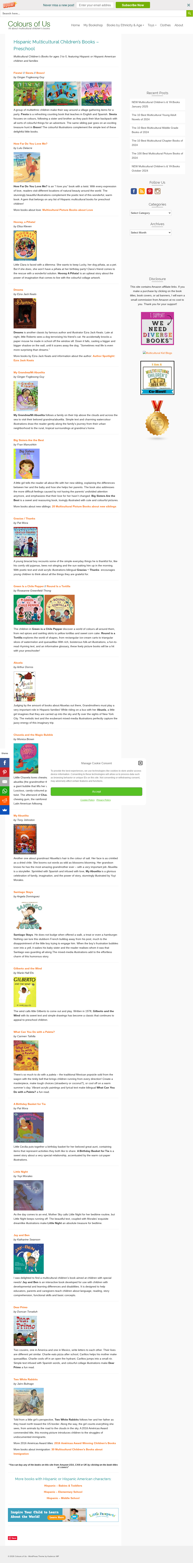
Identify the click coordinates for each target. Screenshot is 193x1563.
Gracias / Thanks (24, 518)
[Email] (4, 781)
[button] (96, 5)
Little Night (21, 1171)
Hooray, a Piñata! (24, 221)
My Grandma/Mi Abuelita (29, 372)
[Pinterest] (4, 772)
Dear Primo (21, 1307)
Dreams (18, 289)
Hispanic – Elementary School (63, 1491)
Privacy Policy (103, 800)
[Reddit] (4, 800)
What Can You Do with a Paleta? (34, 1031)
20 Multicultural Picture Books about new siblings (84, 506)
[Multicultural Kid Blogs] (157, 352)
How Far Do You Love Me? (30, 143)
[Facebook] (4, 762)
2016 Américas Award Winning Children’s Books (85, 1443)
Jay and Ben (22, 1235)
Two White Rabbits (26, 1379)
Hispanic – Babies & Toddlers (63, 1485)
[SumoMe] (4, 810)
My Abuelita (21, 815)
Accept (96, 791)
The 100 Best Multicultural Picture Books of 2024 (157, 155)
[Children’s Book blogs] (157, 420)
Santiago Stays (23, 892)
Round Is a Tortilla (58, 586)
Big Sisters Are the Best (29, 440)
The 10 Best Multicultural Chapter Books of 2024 (157, 142)
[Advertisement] (157, 61)
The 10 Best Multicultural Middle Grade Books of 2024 (155, 130)
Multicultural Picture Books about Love (67, 209)
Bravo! (40, 72)
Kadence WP (53, 1556)
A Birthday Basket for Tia (30, 1103)
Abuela (18, 662)
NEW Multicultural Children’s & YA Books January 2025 (156, 104)
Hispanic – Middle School (63, 1498)
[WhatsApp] (4, 791)
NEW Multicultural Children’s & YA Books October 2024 (156, 168)
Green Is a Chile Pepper (29, 586)
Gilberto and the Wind (28, 968)
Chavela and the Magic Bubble (33, 734)
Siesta (29, 72)
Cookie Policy (87, 800)
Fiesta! (18, 72)
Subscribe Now (133, 5)
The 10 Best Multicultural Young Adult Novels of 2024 (154, 117)
